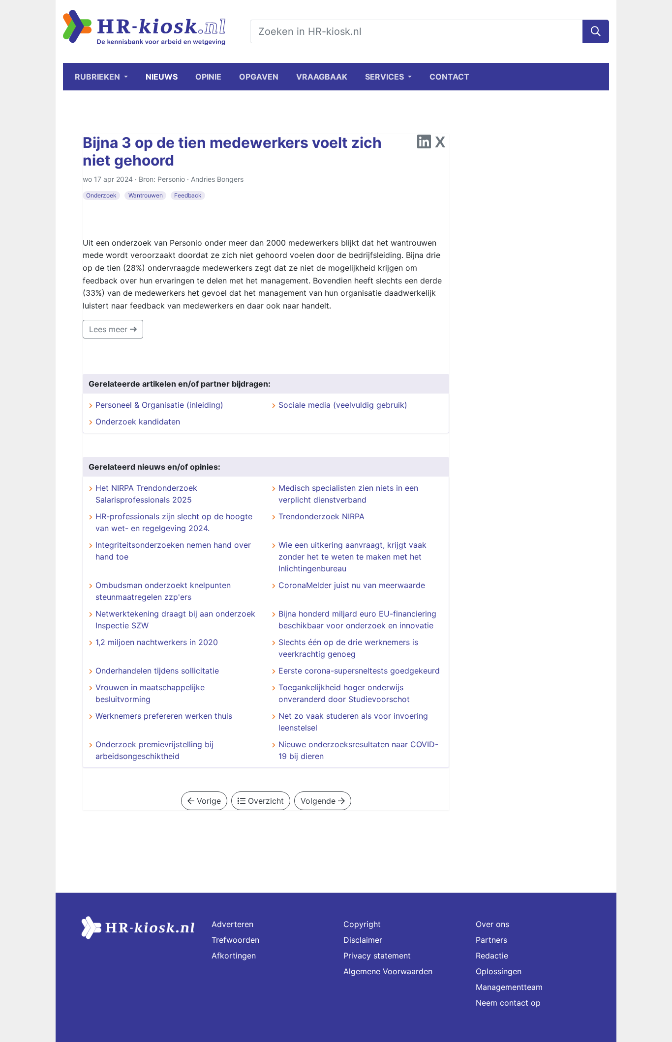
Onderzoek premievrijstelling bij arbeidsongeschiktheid (154, 750)
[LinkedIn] (424, 144)
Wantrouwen (145, 195)
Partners (491, 940)
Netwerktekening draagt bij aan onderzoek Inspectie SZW (175, 619)
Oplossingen (498, 971)
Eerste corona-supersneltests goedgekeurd (359, 671)
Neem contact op (508, 1003)
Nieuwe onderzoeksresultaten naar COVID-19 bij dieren (358, 750)
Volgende (319, 801)
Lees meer (109, 329)
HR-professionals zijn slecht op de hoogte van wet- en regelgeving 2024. (173, 522)
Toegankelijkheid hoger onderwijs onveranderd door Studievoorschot (344, 693)
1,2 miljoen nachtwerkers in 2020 (156, 642)
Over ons (492, 924)
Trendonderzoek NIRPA (321, 516)
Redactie (492, 955)
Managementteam (509, 987)
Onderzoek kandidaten (137, 421)
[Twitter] (440, 144)
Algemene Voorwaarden (387, 971)
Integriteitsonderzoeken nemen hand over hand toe (173, 551)
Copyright (362, 924)
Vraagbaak (321, 77)
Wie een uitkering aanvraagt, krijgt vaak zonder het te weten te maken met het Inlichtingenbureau (352, 556)
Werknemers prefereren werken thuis (163, 716)
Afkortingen (234, 955)
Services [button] (385, 77)
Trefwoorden (235, 940)
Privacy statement (377, 955)
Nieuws (162, 77)
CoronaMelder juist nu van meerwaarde (351, 585)
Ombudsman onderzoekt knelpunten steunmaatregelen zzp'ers (163, 591)
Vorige (207, 801)
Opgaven (258, 77)
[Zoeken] (595, 31)
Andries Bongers (217, 179)
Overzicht (264, 801)
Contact (449, 77)
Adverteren (232, 924)
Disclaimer (362, 940)
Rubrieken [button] (98, 77)
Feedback (188, 195)
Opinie (208, 77)
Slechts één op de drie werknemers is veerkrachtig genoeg (348, 648)
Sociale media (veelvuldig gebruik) (342, 405)
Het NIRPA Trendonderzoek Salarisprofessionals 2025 (146, 494)
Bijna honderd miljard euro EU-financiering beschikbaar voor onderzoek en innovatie (357, 619)
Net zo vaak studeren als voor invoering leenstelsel (353, 721)
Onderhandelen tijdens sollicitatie (157, 671)
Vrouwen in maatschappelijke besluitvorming (150, 693)
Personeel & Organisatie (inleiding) (159, 405)
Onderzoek (101, 195)
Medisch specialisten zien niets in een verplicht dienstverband (348, 494)
